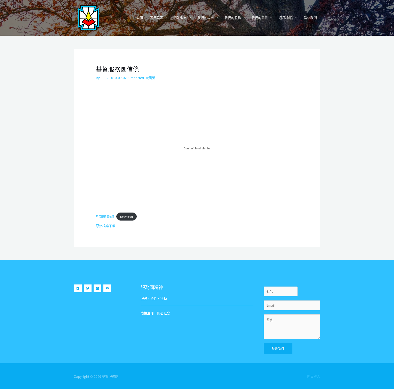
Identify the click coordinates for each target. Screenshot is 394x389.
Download (126, 216)
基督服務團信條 (105, 216)
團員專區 (156, 18)
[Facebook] (78, 288)
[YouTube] (107, 288)
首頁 (140, 18)
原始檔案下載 (106, 226)
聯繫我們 (278, 348)
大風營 (150, 78)
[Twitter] (88, 288)
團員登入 (313, 376)
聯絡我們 (310, 18)
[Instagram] (97, 288)
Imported (136, 78)
